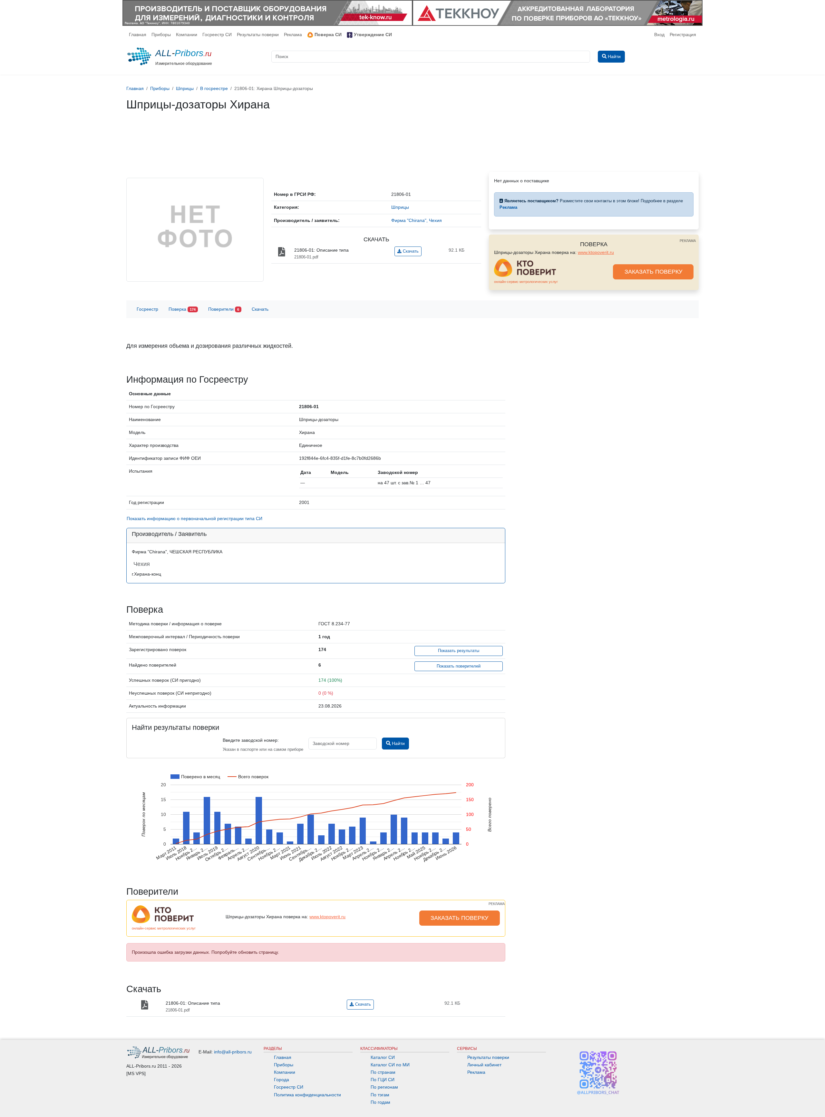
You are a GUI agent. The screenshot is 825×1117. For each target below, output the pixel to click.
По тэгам (380, 1094)
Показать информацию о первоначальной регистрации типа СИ (194, 518)
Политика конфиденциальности (307, 1094)
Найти (398, 743)
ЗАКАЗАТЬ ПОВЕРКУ (653, 271)
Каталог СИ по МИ (390, 1064)
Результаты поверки (258, 34)
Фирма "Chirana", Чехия (416, 220)
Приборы (161, 34)
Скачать (410, 251)
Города (281, 1079)
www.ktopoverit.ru (596, 252)
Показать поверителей (458, 666)
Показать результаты (458, 651)
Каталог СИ (383, 1057)
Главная (137, 34)
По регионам (384, 1087)
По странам (383, 1072)
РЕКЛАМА (688, 241)
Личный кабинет (484, 1064)
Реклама (293, 34)
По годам (380, 1102)
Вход (659, 34)
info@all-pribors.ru (233, 1051)
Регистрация (683, 34)
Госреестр (147, 309)
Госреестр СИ (217, 34)
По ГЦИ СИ (382, 1079)
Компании (186, 34)
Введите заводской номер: (251, 740)
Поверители (223, 309)
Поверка (182, 309)
